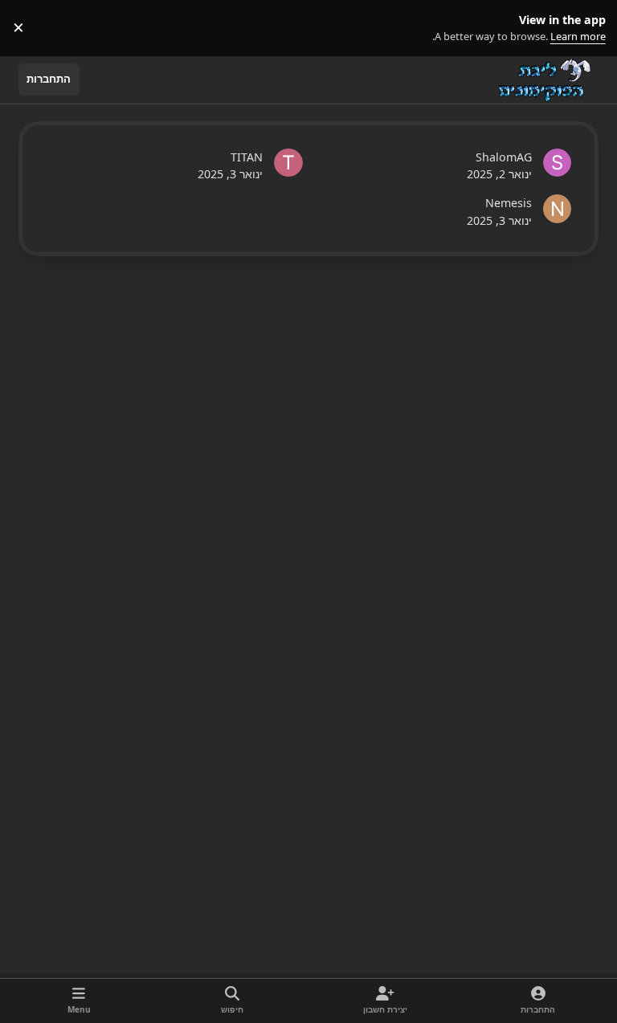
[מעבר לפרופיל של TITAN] (288, 163)
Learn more (585, 27)
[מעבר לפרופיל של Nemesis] (557, 208)
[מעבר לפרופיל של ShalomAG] (557, 163)
